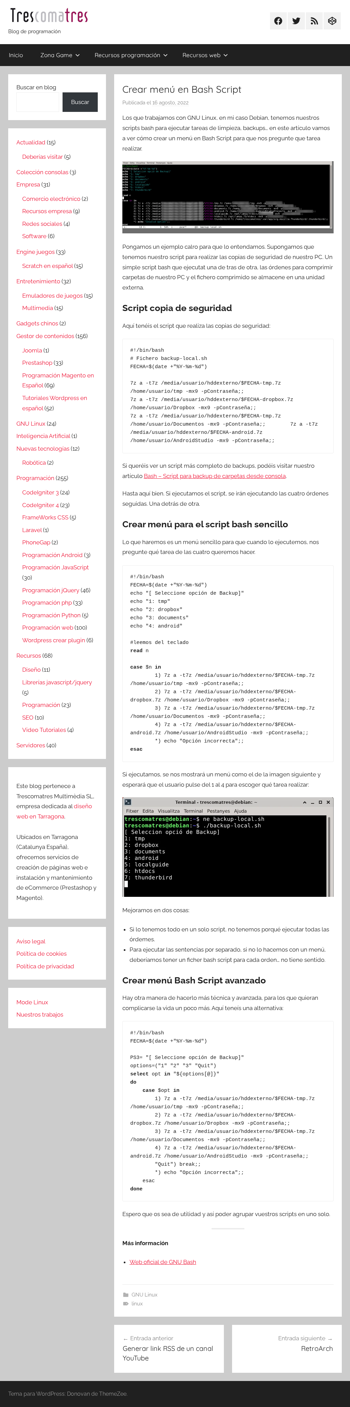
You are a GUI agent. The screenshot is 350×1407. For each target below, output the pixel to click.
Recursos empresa (47, 211)
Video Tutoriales (44, 729)
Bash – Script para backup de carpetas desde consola (215, 476)
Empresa (28, 184)
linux (137, 1304)
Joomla (32, 350)
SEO (27, 717)
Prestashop (37, 362)
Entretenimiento (38, 281)
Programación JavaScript (55, 567)
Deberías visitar (42, 156)
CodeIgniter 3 (40, 492)
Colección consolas (42, 172)
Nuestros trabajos (39, 1014)
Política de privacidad (45, 966)
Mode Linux (32, 1002)
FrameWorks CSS (45, 517)
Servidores (30, 745)
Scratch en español (47, 265)
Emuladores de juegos (52, 295)
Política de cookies (41, 953)
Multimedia (37, 308)
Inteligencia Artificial (43, 436)
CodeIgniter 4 (40, 505)
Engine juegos (35, 251)
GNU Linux (145, 1295)
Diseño (31, 669)
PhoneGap (36, 542)
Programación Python (51, 615)
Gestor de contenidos (45, 336)
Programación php (47, 602)
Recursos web (201, 55)
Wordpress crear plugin (53, 640)
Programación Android (52, 555)
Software (34, 236)
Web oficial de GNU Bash (163, 1261)
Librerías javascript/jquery (57, 682)
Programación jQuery (50, 590)
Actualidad (30, 142)
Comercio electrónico (51, 198)
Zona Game (56, 55)
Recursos (28, 655)
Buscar (80, 102)
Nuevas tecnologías (42, 448)
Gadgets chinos (37, 323)
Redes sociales (42, 223)
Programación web (47, 627)
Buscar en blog (36, 87)
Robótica (34, 462)
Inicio (16, 55)
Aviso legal (30, 941)
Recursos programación (127, 55)
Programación (35, 478)
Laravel (32, 530)
